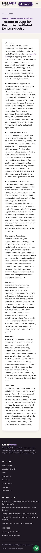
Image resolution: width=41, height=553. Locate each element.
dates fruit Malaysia (9, 469)
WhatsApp (27, 4)
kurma (4, 472)
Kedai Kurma (6, 476)
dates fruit (5, 487)
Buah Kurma (6, 480)
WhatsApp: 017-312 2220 (10, 532)
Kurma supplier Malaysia (23, 18)
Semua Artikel (7, 491)
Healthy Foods (7, 465)
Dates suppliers (8, 18)
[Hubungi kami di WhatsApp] (36, 548)
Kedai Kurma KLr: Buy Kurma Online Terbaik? (17, 523)
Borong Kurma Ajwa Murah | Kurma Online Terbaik (19, 513)
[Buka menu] (37, 4)
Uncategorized (7, 483)
